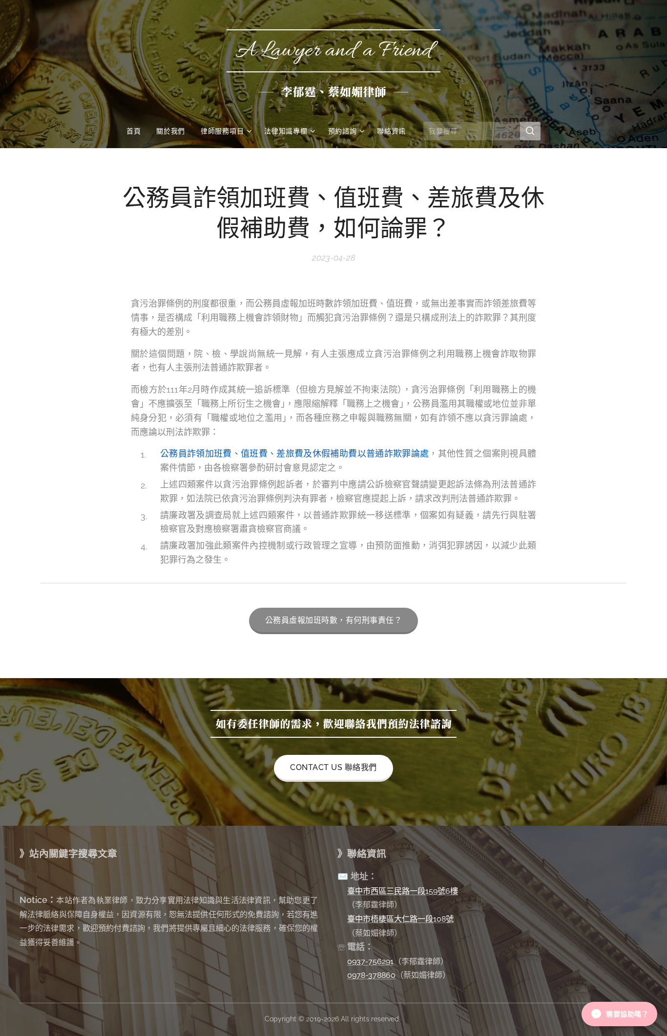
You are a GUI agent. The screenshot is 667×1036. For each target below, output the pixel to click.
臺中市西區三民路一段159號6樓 (402, 891)
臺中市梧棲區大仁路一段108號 (400, 919)
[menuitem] (137, 131)
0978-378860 (371, 975)
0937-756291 (370, 961)
